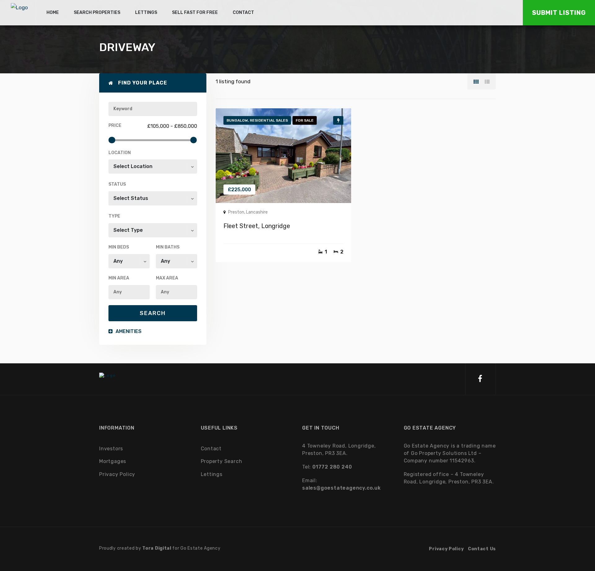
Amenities (128, 331)
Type (114, 216)
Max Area (167, 278)
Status (117, 184)
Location (119, 152)
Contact (211, 449)
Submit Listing (559, 12)
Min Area (118, 278)
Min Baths (167, 247)
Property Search (221, 461)
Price (114, 125)
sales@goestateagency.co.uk (341, 488)
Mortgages (112, 461)
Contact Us (482, 549)
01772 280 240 (332, 467)
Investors (111, 449)
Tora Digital (156, 548)
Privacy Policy (117, 474)
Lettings (212, 474)
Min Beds (118, 247)
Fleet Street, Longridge (256, 226)
